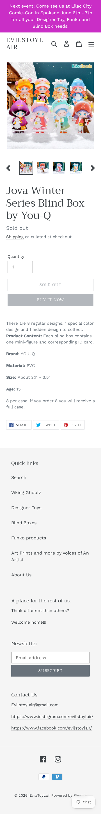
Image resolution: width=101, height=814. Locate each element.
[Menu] (91, 44)
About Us (21, 574)
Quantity (16, 256)
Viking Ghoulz (26, 492)
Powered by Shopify (69, 795)
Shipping (15, 236)
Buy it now (50, 299)
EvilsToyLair (24, 44)
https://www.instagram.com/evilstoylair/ (52, 716)
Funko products (28, 538)
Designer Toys (26, 507)
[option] (26, 167)
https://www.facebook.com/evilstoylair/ (51, 728)
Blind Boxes (23, 522)
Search (18, 477)
